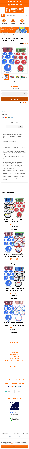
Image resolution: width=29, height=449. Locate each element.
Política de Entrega (14, 358)
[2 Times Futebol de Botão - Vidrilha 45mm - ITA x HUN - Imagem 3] (17, 77)
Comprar (15, 99)
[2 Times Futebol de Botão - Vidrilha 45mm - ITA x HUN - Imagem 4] (23, 77)
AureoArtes (25, 43)
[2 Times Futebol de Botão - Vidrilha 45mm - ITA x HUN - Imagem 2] (11, 77)
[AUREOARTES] (14, 10)
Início (2, 35)
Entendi (14, 446)
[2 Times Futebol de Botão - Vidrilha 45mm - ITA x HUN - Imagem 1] (6, 77)
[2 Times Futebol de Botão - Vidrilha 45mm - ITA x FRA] (14, 317)
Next (26, 76)
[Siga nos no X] (9, 379)
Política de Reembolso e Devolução (14, 360)
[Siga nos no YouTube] (12, 379)
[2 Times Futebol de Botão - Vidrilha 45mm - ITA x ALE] (14, 283)
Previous (2, 77)
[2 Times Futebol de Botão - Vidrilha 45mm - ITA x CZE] (14, 249)
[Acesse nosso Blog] (23, 379)
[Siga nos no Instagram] (16, 379)
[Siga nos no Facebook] (5, 379)
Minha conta (14, 348)
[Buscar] (26, 15)
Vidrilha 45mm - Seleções (19, 35)
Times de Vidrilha (9, 35)
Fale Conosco (14, 345)
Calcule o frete (14, 122)
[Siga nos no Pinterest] (20, 379)
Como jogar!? (14, 352)
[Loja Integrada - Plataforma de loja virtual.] (15, 436)
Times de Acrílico (14, 372)
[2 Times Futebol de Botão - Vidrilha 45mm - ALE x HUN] (14, 214)
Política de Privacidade (14, 356)
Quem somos (14, 350)
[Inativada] (14, 408)
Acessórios (14, 370)
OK (20, 126)
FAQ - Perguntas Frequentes (14, 354)
